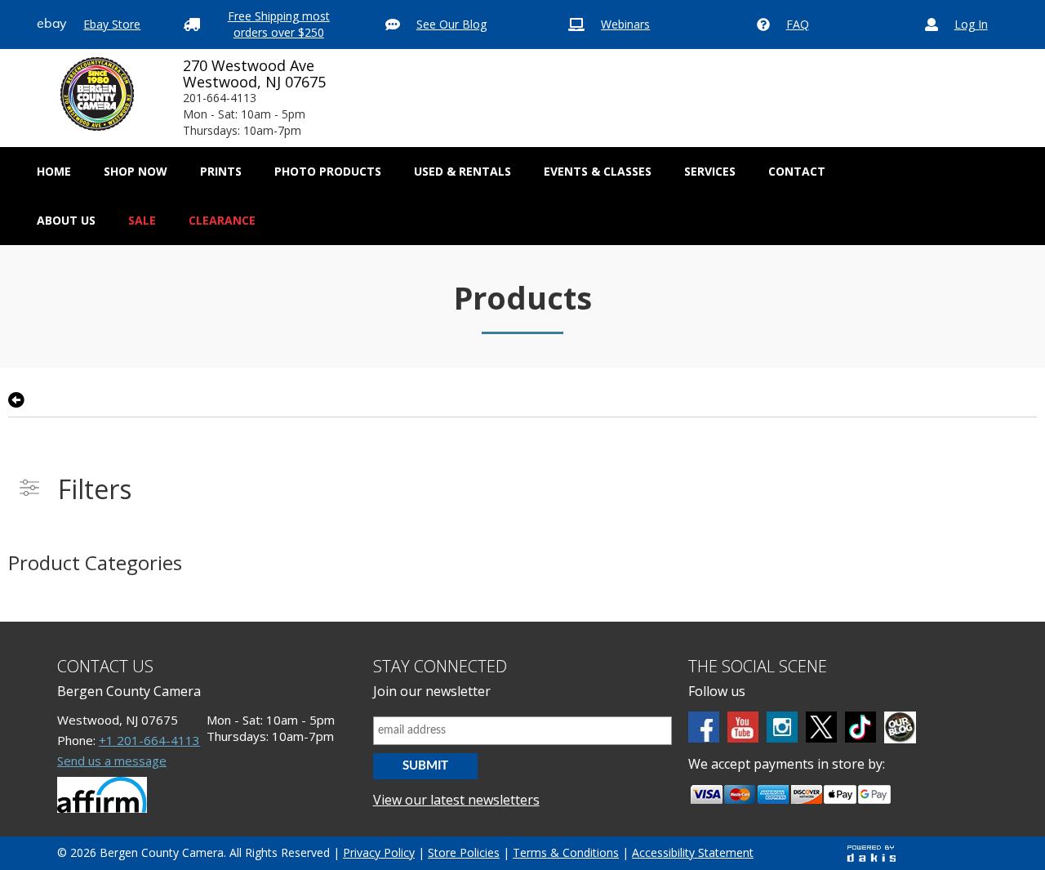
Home (54, 171)
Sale (142, 220)
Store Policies (464, 852)
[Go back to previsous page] (16, 400)
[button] (135, 171)
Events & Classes (597, 171)
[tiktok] (860, 727)
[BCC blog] (900, 727)
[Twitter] (821, 727)
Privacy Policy (379, 852)
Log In (971, 24)
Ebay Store (111, 24)
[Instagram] (782, 727)
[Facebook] (703, 727)
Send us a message (112, 760)
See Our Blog (451, 24)
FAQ (797, 24)
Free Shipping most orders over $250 (279, 24)
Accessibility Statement (693, 852)
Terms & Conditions (566, 852)
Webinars (625, 24)
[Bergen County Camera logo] (97, 94)
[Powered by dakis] (871, 853)
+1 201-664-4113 (149, 740)
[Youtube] (742, 727)
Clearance (222, 220)
